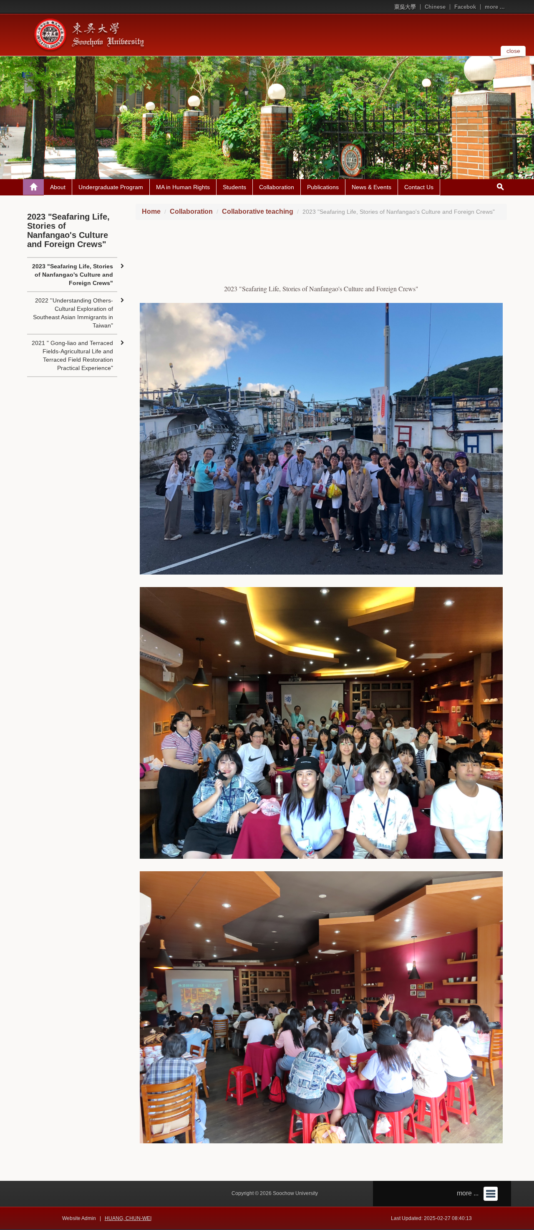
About (57, 187)
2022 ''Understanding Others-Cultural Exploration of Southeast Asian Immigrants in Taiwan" (73, 313)
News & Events (371, 187)
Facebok (465, 7)
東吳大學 (405, 7)
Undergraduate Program (110, 187)
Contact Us (418, 187)
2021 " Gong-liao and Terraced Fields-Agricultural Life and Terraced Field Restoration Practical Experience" (72, 355)
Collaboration (276, 187)
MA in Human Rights (183, 187)
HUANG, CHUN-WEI (128, 1218)
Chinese (435, 7)
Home (151, 211)
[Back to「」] (33, 187)
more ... (495, 7)
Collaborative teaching (257, 211)
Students (234, 187)
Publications (323, 187)
